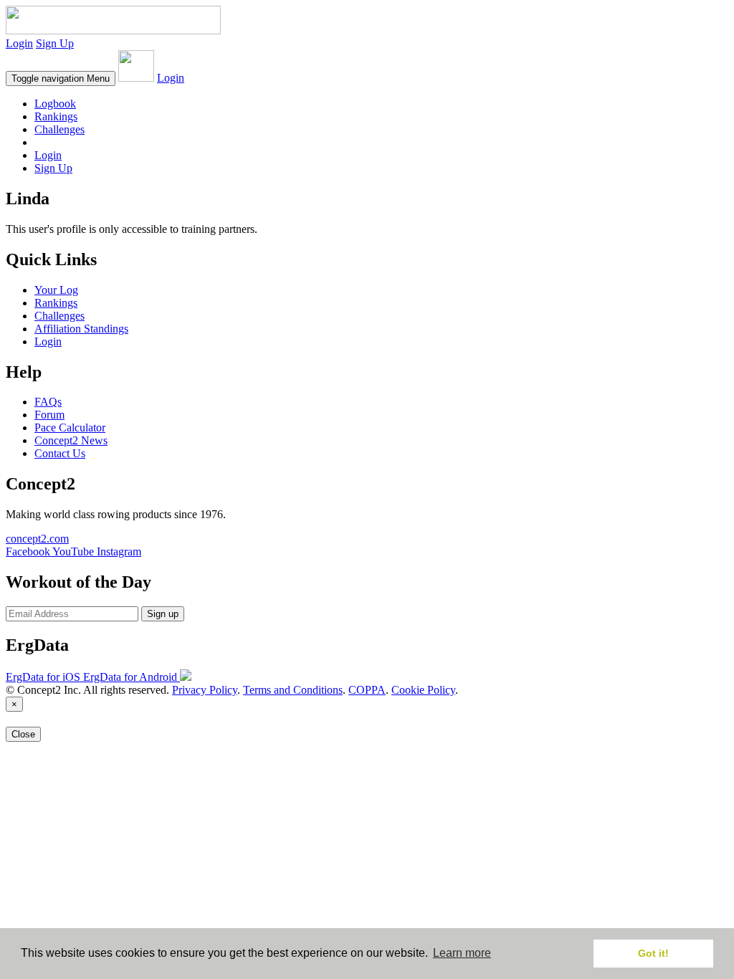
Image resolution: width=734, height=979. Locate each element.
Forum (49, 415)
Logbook (55, 103)
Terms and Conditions (293, 690)
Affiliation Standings (81, 329)
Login (19, 43)
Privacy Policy (204, 690)
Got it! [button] (653, 953)
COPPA (367, 690)
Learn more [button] (462, 953)
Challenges (59, 129)
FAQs (48, 402)
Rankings (55, 116)
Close (23, 734)
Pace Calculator (69, 427)
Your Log (56, 290)
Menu (60, 78)
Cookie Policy (423, 690)
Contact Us (59, 453)
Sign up (162, 613)
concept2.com (37, 539)
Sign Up (55, 43)
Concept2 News (71, 440)
